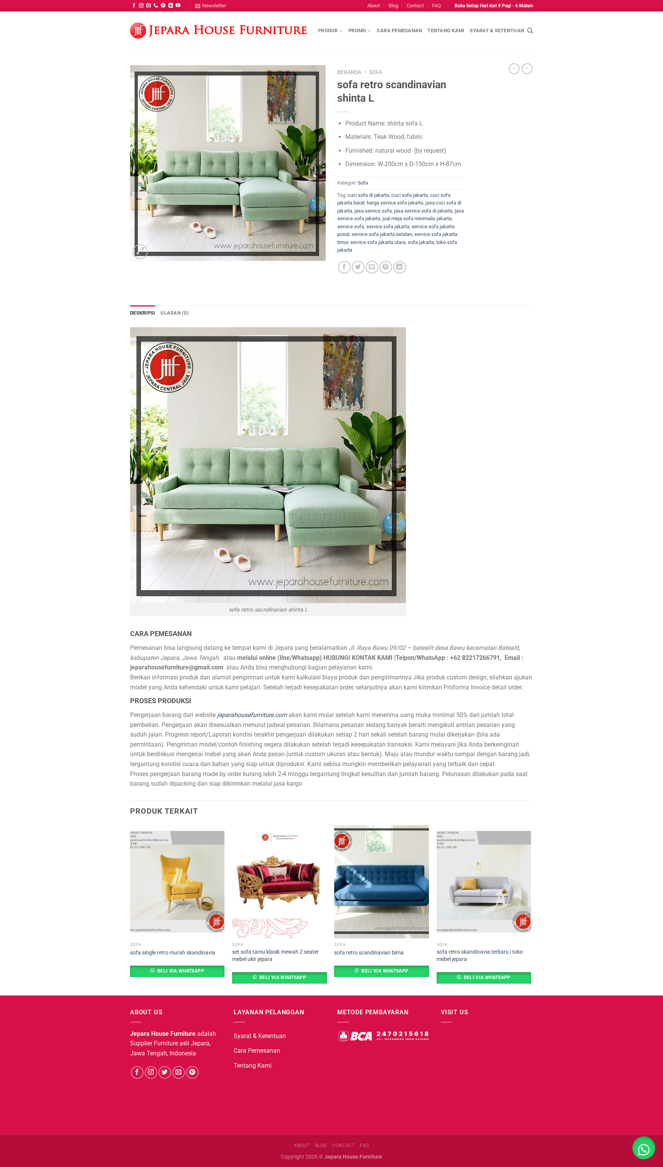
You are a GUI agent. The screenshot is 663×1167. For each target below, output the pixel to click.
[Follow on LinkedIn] (170, 5)
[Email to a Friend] (372, 267)
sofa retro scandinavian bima (369, 952)
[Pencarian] (530, 30)
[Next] (530, 909)
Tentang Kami (445, 30)
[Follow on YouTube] (178, 5)
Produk (328, 30)
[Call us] (155, 5)
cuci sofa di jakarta (368, 195)
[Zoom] (140, 251)
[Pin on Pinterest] (385, 267)
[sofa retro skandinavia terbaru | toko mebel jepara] (484, 882)
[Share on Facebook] (344, 267)
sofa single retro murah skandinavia (172, 952)
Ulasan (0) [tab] (174, 313)
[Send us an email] (148, 5)
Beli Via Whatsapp (180, 971)
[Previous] (130, 909)
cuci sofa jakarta (409, 195)
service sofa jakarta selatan (382, 234)
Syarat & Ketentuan (497, 30)
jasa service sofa (373, 211)
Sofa (375, 72)
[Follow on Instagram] (141, 5)
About (373, 5)
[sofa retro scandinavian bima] (381, 882)
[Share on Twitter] (358, 267)
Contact (415, 5)
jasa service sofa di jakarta (423, 211)
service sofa (350, 226)
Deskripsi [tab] (142, 313)
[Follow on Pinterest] (163, 5)
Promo (357, 30)
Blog (393, 5)
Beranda (349, 72)
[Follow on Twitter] (164, 1072)
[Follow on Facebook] (134, 5)
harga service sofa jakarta (395, 203)
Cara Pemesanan (399, 30)
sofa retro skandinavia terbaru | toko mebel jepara (480, 956)
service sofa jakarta (387, 226)
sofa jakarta (421, 242)
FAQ (436, 5)
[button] (643, 1147)
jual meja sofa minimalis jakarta (417, 218)
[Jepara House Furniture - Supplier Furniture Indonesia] (218, 31)
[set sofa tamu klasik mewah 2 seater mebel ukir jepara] (279, 882)
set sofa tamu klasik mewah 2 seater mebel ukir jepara (275, 956)
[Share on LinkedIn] (399, 267)
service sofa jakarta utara (378, 242)
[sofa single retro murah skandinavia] (177, 882)
